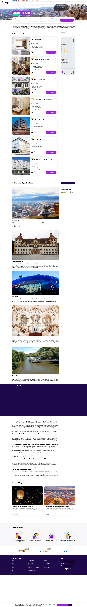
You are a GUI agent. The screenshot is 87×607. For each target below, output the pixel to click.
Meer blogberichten (43, 518)
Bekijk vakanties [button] (67, 20)
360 (63, 185)
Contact (13, 560)
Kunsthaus (44, 386)
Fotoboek (46, 566)
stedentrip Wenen (53, 431)
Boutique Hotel (65, 63)
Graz (35, 40)
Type (15, 18)
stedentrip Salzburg (44, 431)
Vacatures (29, 561)
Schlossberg (33, 386)
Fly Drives (19, 2)
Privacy (13, 567)
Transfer (45, 560)
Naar (41, 18)
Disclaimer (13, 568)
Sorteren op (63, 32)
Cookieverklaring (30, 605)
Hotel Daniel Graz (36, 39)
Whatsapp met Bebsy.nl (65, 560)
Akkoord (69, 605)
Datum (52, 18)
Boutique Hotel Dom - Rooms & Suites (42, 99)
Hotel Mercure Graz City (38, 79)
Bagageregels (30, 563)
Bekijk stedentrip (50, 52)
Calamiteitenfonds (31, 560)
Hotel (63, 57)
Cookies (13, 566)
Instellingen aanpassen (61, 605)
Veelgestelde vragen (15, 561)
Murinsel (68, 386)
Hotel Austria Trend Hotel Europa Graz (42, 159)
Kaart (74, 33)
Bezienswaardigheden (66, 183)
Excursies (29, 568)
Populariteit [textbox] (64, 33)
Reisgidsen (46, 561)
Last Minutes (31, 2)
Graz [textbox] (41, 20)
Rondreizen (13, 2)
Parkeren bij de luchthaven (32, 570)
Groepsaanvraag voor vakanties (33, 567)
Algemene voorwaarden (16, 564)
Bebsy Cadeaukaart (31, 566)
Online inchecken (31, 564)
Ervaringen (13, 563)
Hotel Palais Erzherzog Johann (40, 59)
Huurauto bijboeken (47, 567)
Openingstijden (64, 563)
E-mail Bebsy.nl (64, 565)
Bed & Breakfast (65, 62)
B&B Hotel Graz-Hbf (36, 139)
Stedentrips (24, 2)
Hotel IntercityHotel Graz (38, 119)
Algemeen (64, 187)
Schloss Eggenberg (56, 386)
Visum (45, 564)
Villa (63, 60)
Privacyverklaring (37, 605)
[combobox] (17, 20)
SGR (12, 570)
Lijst (70, 33)
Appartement (64, 59)
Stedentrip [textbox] (17, 20)
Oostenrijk (32, 40)
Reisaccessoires (47, 563)
